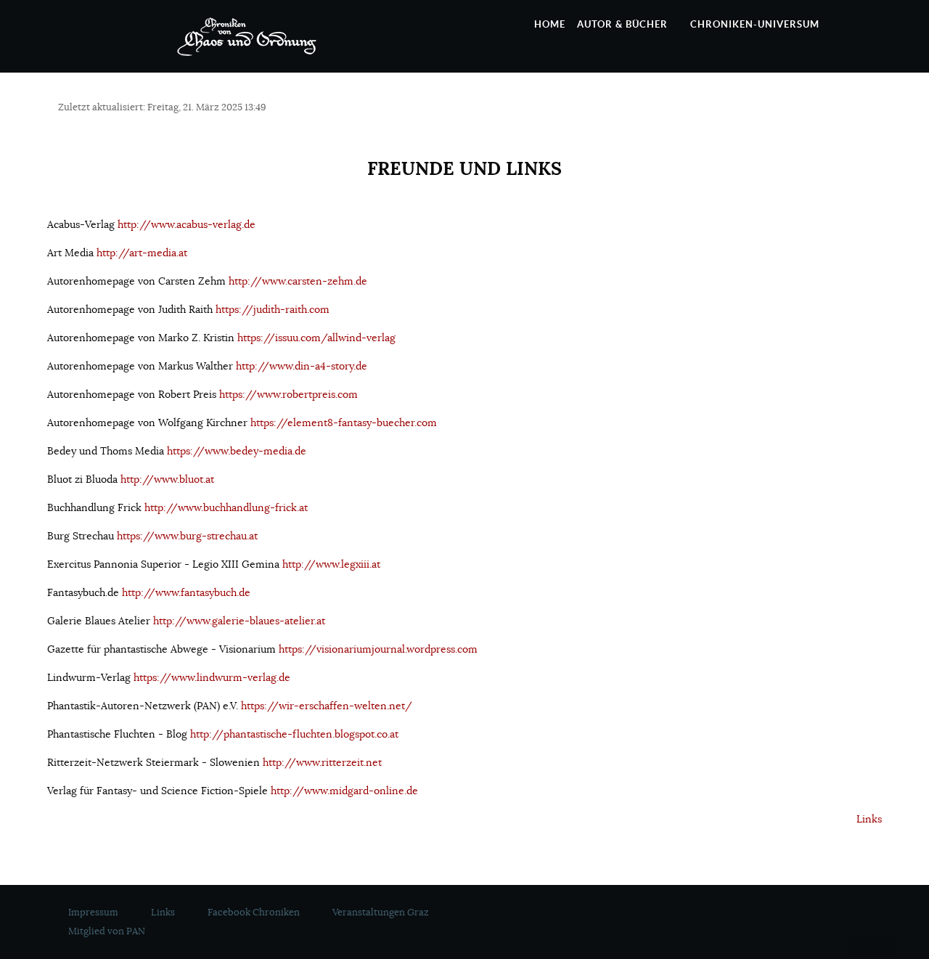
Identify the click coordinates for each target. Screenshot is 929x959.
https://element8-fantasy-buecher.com (343, 422)
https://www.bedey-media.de (236, 450)
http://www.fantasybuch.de (186, 592)
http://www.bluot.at (167, 479)
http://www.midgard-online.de (344, 790)
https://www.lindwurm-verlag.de (212, 677)
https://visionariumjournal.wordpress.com (378, 649)
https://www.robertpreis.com (288, 394)
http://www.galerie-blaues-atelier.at (239, 620)
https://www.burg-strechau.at (187, 535)
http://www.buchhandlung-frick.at (226, 507)
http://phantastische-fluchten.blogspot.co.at (294, 733)
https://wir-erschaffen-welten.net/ (326, 705)
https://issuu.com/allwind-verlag (316, 337)
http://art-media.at (142, 252)
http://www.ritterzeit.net (322, 762)
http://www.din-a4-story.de (301, 365)
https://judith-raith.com (273, 309)
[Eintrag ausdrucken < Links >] (861, 108)
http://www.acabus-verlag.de (186, 224)
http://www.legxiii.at (331, 564)
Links (869, 818)
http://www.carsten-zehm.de (298, 280)
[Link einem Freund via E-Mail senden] (878, 108)
